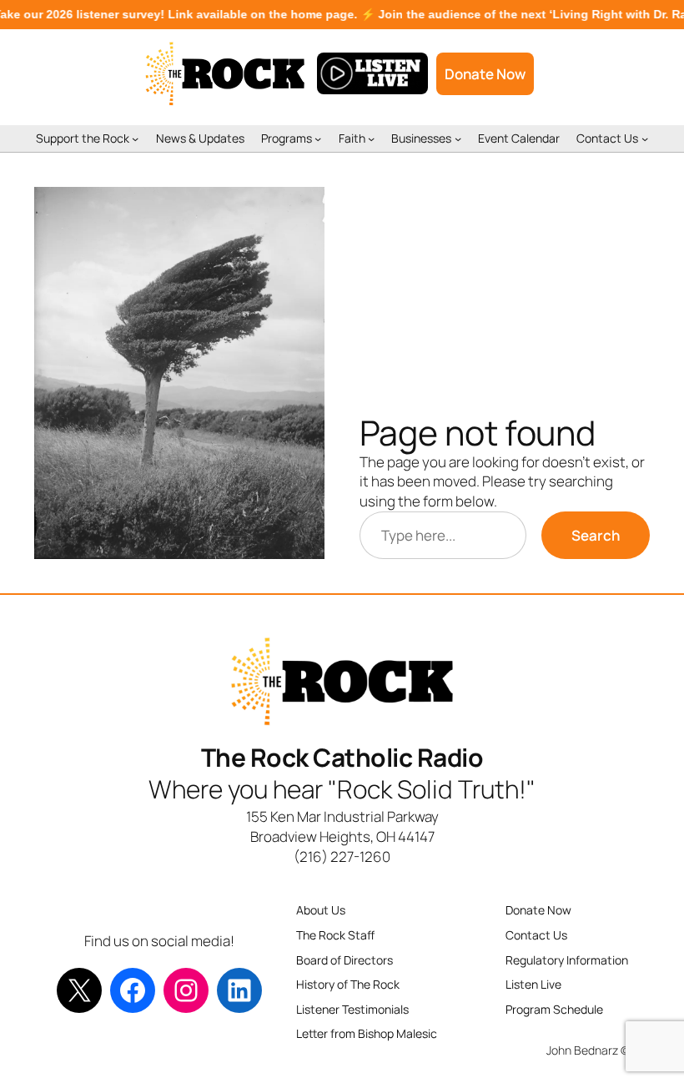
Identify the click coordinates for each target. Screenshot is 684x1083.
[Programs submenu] (317, 138)
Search (595, 535)
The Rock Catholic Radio (342, 757)
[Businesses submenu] (458, 138)
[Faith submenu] (371, 138)
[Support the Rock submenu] (135, 138)
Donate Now (485, 73)
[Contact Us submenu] (644, 138)
